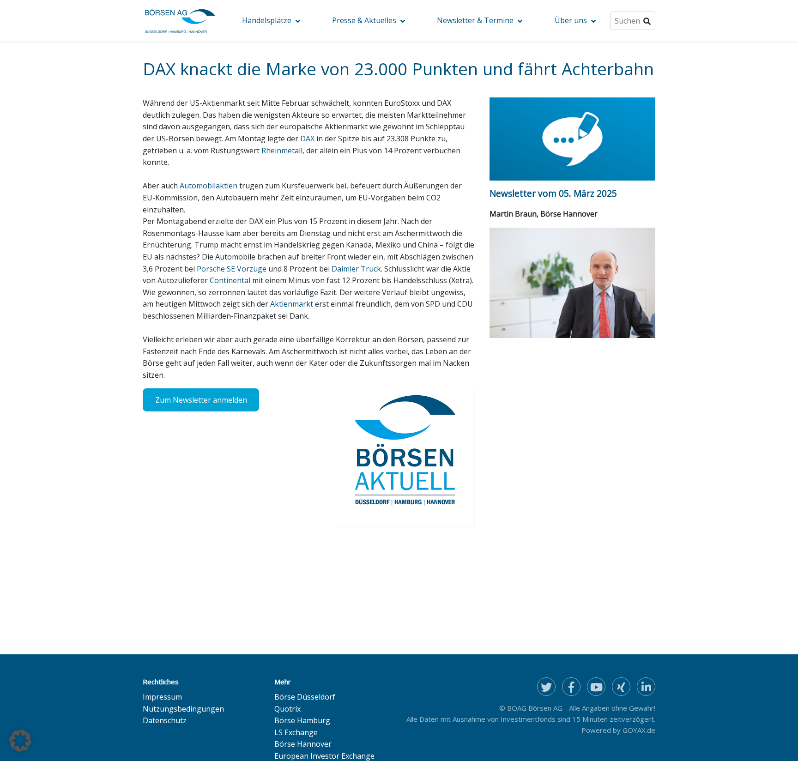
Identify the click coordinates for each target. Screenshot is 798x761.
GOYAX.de (639, 730)
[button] (20, 740)
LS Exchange (296, 732)
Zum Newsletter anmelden (201, 400)
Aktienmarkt (291, 304)
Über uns (571, 20)
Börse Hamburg (302, 720)
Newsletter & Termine (475, 20)
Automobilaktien (208, 186)
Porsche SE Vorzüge (231, 269)
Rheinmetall (281, 150)
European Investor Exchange (324, 756)
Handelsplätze (266, 20)
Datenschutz (165, 720)
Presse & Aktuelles (364, 20)
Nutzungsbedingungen (183, 709)
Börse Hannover (303, 744)
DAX (307, 138)
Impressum (162, 697)
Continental (230, 280)
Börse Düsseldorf (304, 697)
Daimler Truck (356, 269)
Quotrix (287, 709)
